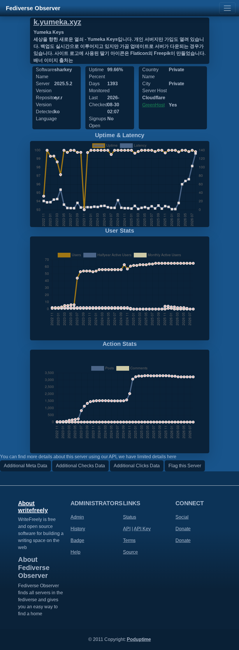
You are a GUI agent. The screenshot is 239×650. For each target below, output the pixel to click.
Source (130, 552)
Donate (183, 528)
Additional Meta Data (25, 465)
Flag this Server (184, 465)
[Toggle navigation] (227, 8)
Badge (77, 540)
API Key (142, 528)
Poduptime (139, 639)
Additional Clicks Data (137, 465)
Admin (77, 517)
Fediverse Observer (33, 8)
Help (75, 552)
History (78, 528)
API (127, 528)
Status (129, 517)
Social (182, 517)
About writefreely (33, 506)
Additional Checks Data (80, 465)
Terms (129, 540)
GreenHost (153, 104)
